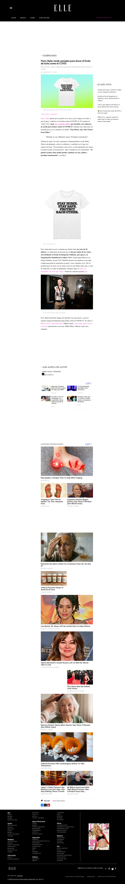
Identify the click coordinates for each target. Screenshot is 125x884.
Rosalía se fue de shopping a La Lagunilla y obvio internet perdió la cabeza (108, 98)
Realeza (10, 827)
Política (35, 857)
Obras (34, 848)
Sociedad (60, 819)
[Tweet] (45, 805)
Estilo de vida (44, 18)
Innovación (61, 857)
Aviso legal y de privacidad (74, 876)
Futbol (34, 823)
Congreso (60, 812)
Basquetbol (36, 828)
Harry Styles (45, 118)
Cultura (10, 836)
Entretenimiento (13, 859)
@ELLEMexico (49, 374)
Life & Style (12, 855)
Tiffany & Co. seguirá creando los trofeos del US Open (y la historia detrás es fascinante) (108, 119)
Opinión (60, 818)
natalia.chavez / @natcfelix (51, 371)
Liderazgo (60, 839)
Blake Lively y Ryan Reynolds (51, 323)
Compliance (91, 876)
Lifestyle (35, 832)
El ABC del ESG (61, 858)
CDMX (59, 814)
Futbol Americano (38, 827)
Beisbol (34, 825)
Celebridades (50, 55)
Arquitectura (61, 830)
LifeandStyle (36, 853)
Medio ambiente (62, 848)
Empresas (35, 839)
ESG (33, 849)
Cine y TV (35, 814)
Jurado (10, 852)
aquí (85, 271)
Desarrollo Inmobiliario (65, 827)
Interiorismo (61, 832)
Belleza (23, 18)
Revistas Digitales (104, 18)
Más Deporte (36, 830)
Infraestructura (62, 828)
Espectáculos (12, 825)
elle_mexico (110, 868)
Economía (36, 842)
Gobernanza (61, 851)
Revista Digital (37, 834)
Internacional (37, 844)
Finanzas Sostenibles (64, 855)
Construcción (62, 825)
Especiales (60, 842)
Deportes (35, 812)
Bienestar (11, 848)
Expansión (36, 837)
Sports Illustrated (38, 821)
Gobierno (35, 858)
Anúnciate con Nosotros (107, 876)
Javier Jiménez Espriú (59, 801)
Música (34, 816)
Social (59, 850)
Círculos (11, 829)
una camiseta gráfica (62, 124)
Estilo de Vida (12, 850)
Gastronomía (12, 841)
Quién (10, 823)
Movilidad (60, 853)
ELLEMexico (105, 868)
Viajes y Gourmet (13, 834)
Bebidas (10, 843)
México (34, 860)
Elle (9, 813)
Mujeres (35, 851)
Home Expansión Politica (41, 841)
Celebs (32, 18)
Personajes (11, 846)
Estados (60, 816)
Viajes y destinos (13, 844)
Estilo (10, 857)
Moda (13, 18)
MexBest (11, 840)
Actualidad (61, 837)
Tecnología (36, 846)
